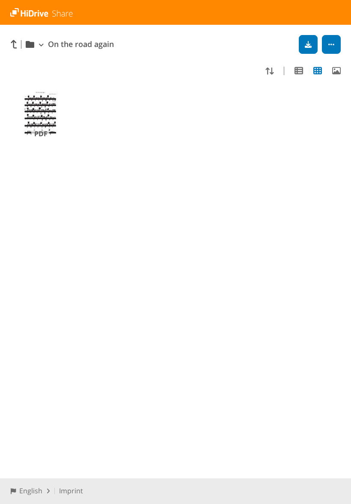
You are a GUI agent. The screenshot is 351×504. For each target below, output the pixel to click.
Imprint (71, 490)
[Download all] (308, 44)
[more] (331, 44)
